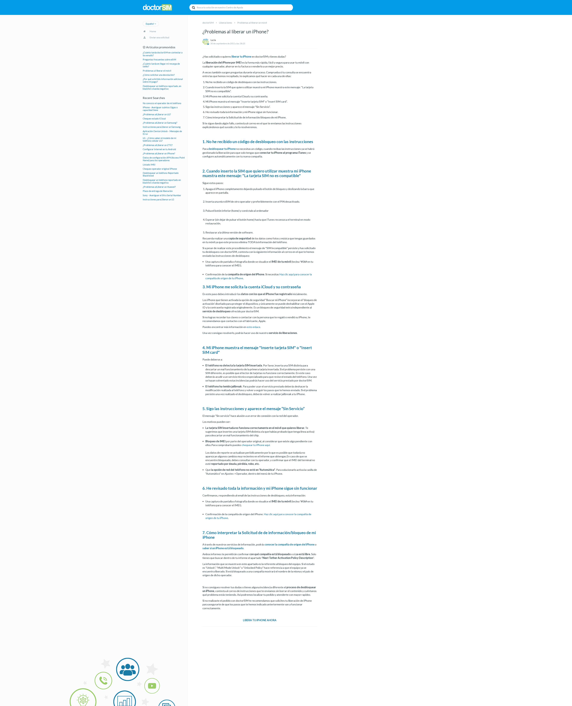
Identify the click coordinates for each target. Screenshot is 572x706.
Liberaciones (225, 22)
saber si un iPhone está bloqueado (223, 548)
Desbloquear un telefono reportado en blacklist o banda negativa (162, 181)
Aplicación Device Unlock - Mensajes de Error (162, 132)
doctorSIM (208, 22)
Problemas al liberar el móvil (157, 70)
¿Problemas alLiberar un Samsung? (160, 122)
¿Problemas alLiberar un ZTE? (158, 145)
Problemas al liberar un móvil (252, 22)
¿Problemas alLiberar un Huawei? (159, 186)
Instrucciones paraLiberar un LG (158, 199)
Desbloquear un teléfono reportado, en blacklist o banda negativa (162, 87)
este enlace (253, 327)
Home (153, 31)
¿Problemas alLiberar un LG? (157, 114)
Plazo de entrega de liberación (158, 191)
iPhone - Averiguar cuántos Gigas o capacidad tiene (160, 108)
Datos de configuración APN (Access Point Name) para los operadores (164, 159)
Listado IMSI (149, 164)
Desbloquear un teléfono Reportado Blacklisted (161, 174)
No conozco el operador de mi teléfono (162, 103)
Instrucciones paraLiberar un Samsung (162, 127)
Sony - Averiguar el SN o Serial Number (162, 195)
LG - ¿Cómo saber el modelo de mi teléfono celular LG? (159, 139)
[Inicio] (165, 7)
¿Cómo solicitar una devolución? (159, 74)
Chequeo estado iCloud (154, 118)
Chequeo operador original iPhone (160, 168)
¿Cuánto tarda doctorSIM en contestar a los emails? (162, 53)
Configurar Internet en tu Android (159, 149)
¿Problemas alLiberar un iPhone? (159, 153)
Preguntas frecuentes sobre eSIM (159, 59)
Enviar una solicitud (159, 37)
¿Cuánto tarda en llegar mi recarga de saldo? (161, 65)
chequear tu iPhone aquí (256, 445)
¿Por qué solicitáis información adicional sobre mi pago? (163, 80)
